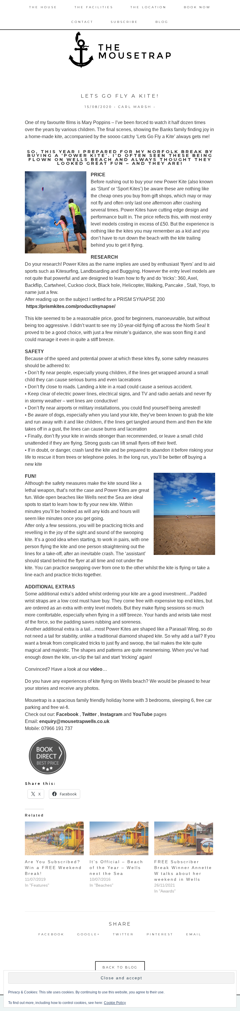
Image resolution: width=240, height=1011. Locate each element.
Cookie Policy (115, 1003)
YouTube (142, 714)
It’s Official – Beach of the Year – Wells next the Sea (116, 867)
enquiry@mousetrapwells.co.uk (74, 721)
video (96, 669)
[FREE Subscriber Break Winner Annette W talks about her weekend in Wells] (183, 838)
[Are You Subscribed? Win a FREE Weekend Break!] (54, 838)
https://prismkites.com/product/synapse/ (70, 306)
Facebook (67, 714)
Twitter (89, 714)
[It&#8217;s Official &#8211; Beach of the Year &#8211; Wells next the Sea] (119, 838)
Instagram (111, 714)
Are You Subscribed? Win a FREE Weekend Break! (53, 867)
